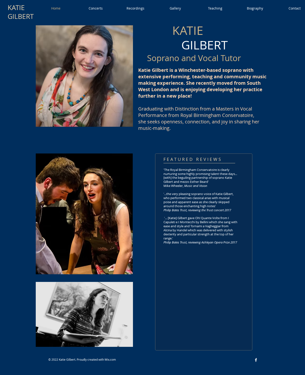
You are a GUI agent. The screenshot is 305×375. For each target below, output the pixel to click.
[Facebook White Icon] (256, 360)
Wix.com (110, 359)
